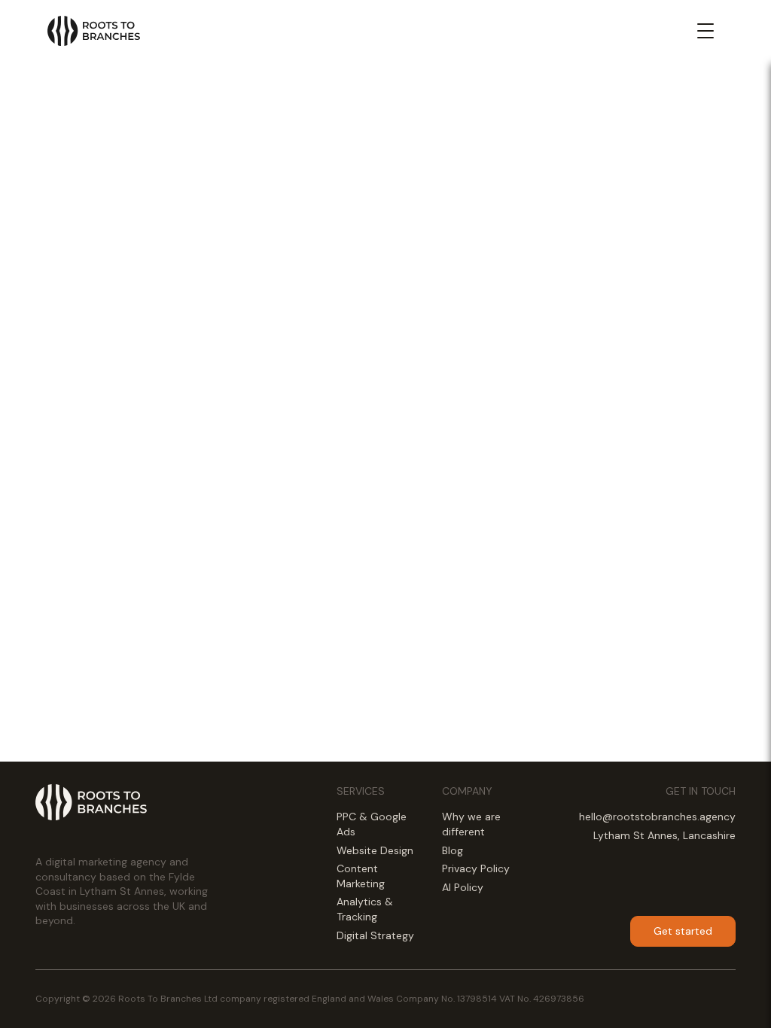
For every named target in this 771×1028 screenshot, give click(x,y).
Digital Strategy (375, 935)
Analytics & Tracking (365, 909)
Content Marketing (361, 876)
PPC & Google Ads (372, 824)
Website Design (375, 850)
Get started (683, 931)
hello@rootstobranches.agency (657, 816)
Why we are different (471, 824)
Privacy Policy (476, 868)
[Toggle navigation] (705, 31)
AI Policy (462, 887)
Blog (452, 850)
